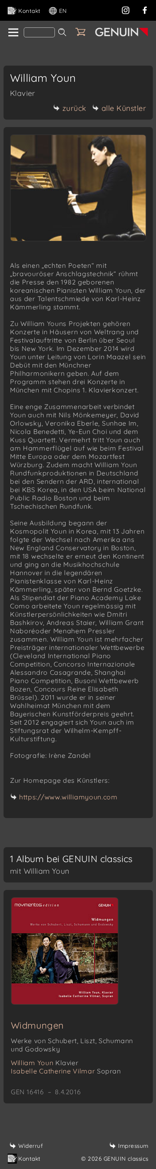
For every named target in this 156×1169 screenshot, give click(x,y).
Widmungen (37, 1025)
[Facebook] (145, 9)
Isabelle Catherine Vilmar (66, 1071)
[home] (13, 33)
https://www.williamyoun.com (68, 797)
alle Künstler (124, 108)
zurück (74, 108)
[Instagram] (126, 9)
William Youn (44, 1063)
